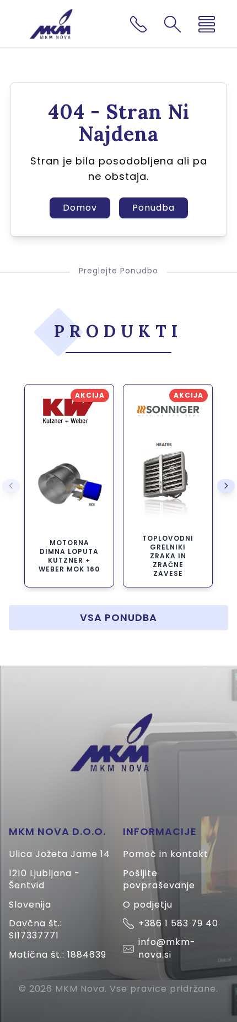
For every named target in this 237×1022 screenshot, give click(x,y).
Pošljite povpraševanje (159, 879)
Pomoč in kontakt (165, 854)
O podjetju (148, 904)
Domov (80, 207)
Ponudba (153, 207)
